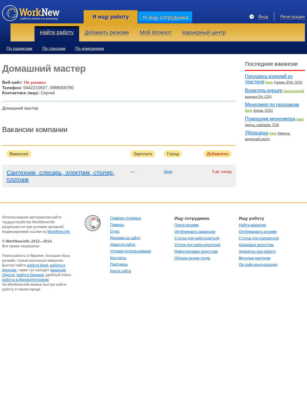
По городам (53, 48)
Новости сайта (122, 245)
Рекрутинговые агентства (196, 251)
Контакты (118, 258)
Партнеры (119, 264)
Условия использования (130, 251)
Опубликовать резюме (258, 232)
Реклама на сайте (125, 238)
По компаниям (89, 48)
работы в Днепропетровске (25, 280)
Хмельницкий (294, 91)
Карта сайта (120, 271)
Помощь (117, 225)
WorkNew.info (58, 232)
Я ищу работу (111, 17)
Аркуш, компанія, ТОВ (262, 125)
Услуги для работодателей (197, 245)
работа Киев (37, 265)
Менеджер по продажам (272, 104)
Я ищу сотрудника (165, 17)
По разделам (19, 48)
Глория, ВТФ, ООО (288, 82)
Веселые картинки (254, 258)
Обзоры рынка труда (192, 258)
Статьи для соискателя (259, 238)
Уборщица (256, 132)
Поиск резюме (186, 225)
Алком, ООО (263, 110)
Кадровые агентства (256, 245)
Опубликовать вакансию (194, 232)
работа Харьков (29, 275)
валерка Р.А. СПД (258, 96)
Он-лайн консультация (258, 265)
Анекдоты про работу (257, 251)
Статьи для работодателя (196, 238)
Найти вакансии (252, 225)
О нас (115, 231)
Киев (168, 172)
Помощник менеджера (270, 118)
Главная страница (125, 218)
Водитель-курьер (263, 90)
